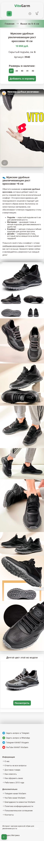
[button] (4, 837)
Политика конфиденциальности (18, 806)
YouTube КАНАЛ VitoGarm (17, 747)
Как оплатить (10, 774)
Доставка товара (12, 770)
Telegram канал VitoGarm (15, 793)
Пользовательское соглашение (18, 810)
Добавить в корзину (22, 78)
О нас (7, 761)
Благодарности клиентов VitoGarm (19, 802)
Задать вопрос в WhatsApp (18, 738)
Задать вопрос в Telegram (17, 733)
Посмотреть (22, 703)
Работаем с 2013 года (14, 782)
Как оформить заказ (13, 778)
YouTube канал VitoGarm (14, 798)
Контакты (9, 815)
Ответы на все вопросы (15, 765)
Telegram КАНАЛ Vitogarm (17, 742)
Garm (22, 6)
